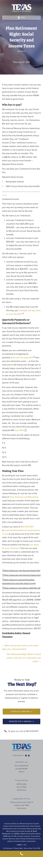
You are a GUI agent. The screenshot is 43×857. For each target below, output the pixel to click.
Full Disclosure (8, 848)
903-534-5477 (27, 527)
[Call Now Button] (21, 854)
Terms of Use (28, 848)
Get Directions (21, 790)
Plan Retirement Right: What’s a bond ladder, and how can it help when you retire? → (24, 658)
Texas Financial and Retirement (23, 497)
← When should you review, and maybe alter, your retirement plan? (20, 647)
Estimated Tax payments (22, 357)
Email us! (21, 772)
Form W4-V (19, 430)
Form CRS (37, 848)
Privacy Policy (18, 848)
